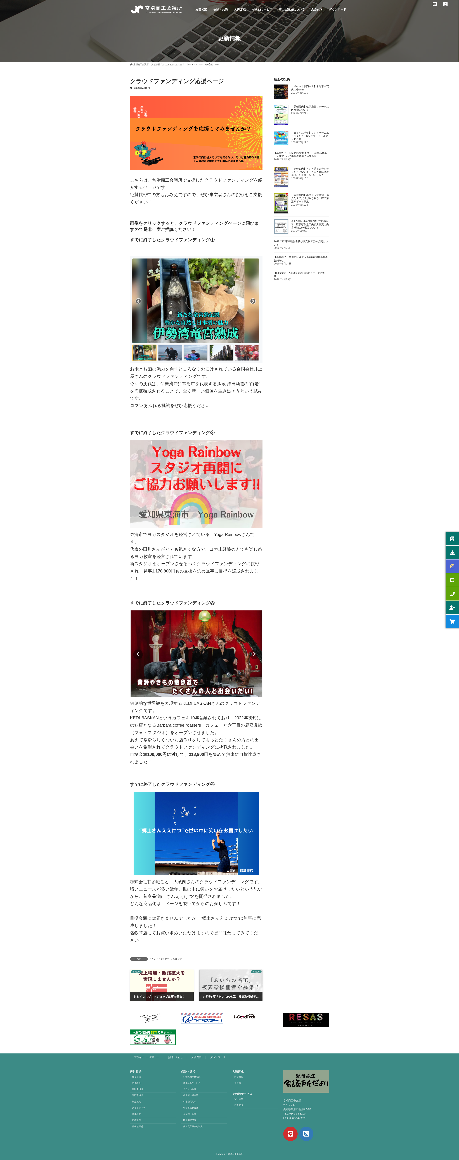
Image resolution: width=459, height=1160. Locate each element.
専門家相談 (137, 1095)
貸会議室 (238, 1099)
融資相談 (136, 1083)
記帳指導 (136, 1120)
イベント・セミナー (159, 958)
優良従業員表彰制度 (193, 1126)
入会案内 (196, 1057)
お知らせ (177, 958)
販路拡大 (136, 1101)
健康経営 (136, 1114)
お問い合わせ (175, 1057)
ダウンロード (217, 1057)
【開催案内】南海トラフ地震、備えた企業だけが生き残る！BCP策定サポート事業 (310, 198)
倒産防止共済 (189, 1114)
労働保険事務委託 (191, 1076)
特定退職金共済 (190, 1107)
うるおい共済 (189, 1089)
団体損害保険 (189, 1120)
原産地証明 (137, 1126)
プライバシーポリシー (146, 1057)
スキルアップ (138, 1107)
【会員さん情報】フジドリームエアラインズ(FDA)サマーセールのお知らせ (310, 136)
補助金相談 (137, 1089)
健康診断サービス (191, 1083)
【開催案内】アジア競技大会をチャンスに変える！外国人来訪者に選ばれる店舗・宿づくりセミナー (310, 172)
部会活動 (238, 1076)
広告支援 (238, 1105)
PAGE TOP (446, 1121)
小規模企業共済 (190, 1095)
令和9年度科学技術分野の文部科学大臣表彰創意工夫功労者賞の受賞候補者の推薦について (310, 224)
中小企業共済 (189, 1101)
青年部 (237, 1083)
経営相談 (136, 1076)
